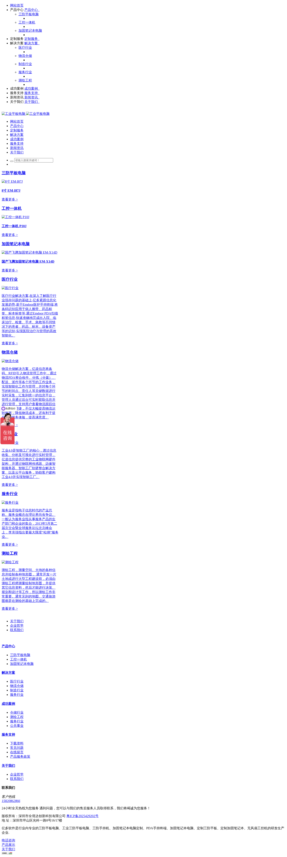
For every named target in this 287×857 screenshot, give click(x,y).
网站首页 (17, 5)
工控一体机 (12, 208)
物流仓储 (10, 352)
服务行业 (10, 493)
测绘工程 (10, 553)
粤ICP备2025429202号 (82, 816)
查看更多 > (10, 199)
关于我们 (17, 621)
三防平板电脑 (14, 173)
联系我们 (17, 630)
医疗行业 (10, 279)
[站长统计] (7, 853)
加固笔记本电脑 (16, 244)
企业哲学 (17, 625)
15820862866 (11, 801)
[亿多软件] (26, 113)
